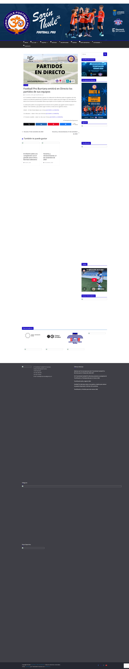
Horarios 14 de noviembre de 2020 (33, 132)
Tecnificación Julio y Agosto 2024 (82, 381)
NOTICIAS (26, 85)
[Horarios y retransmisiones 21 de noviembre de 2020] (50, 143)
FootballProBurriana (39, 95)
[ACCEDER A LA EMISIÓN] (52, 110)
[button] (37, 43)
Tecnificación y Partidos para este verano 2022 (86, 389)
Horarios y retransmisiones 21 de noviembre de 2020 (64, 133)
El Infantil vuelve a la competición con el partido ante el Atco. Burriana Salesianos (30, 157)
